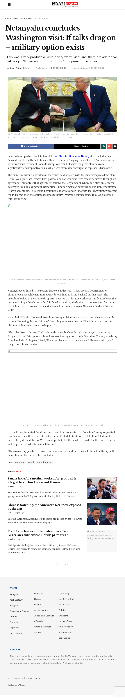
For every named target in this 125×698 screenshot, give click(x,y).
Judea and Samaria (44, 615)
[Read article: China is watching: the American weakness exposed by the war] (102, 514)
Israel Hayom (34, 678)
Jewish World (41, 610)
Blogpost (14, 605)
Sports (37, 632)
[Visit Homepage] (64, 5)
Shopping (63, 615)
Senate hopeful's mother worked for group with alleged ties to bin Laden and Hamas (42, 480)
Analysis (14, 594)
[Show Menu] (9, 4)
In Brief (38, 604)
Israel (31, 462)
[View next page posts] (65, 564)
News (15, 18)
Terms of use (65, 621)
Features (38, 593)
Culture (13, 616)
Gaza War (20, 462)
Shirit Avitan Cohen (19, 68)
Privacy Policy (66, 626)
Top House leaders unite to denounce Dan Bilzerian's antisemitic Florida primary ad (38, 533)
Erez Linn (14, 486)
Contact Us (64, 638)
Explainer (14, 627)
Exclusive (14, 622)
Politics (62, 610)
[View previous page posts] (59, 564)
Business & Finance (20, 611)
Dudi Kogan (15, 513)
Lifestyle (38, 621)
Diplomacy (64, 593)
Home (8, 18)
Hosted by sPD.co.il (16, 685)
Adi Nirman (15, 539)
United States (41, 18)
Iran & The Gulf (66, 599)
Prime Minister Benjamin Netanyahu (72, 156)
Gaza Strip (64, 604)
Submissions (65, 632)
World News (26, 18)
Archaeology (16, 600)
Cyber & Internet (42, 626)
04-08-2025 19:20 (57, 68)
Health (37, 599)
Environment (16, 633)
